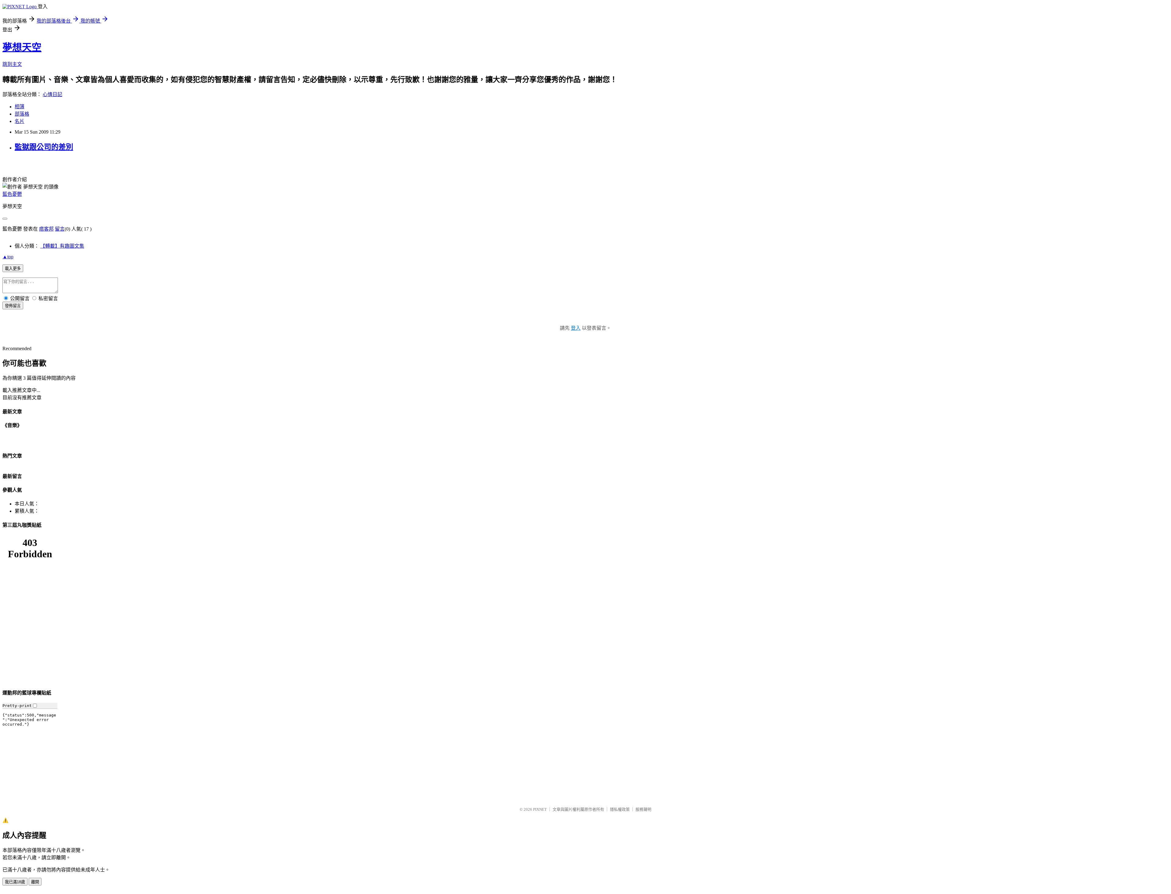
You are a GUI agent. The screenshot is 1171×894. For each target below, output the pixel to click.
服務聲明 (643, 809)
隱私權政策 (620, 809)
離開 (35, 882)
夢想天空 (21, 47)
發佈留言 (13, 305)
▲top (7, 256)
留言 (60, 229)
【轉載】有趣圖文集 (62, 246)
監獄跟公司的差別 (44, 147)
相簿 (19, 106)
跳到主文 (12, 64)
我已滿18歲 (15, 882)
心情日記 (52, 94)
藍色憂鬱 (12, 194)
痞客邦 (46, 229)
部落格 (22, 114)
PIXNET (540, 809)
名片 (19, 121)
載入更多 (13, 268)
